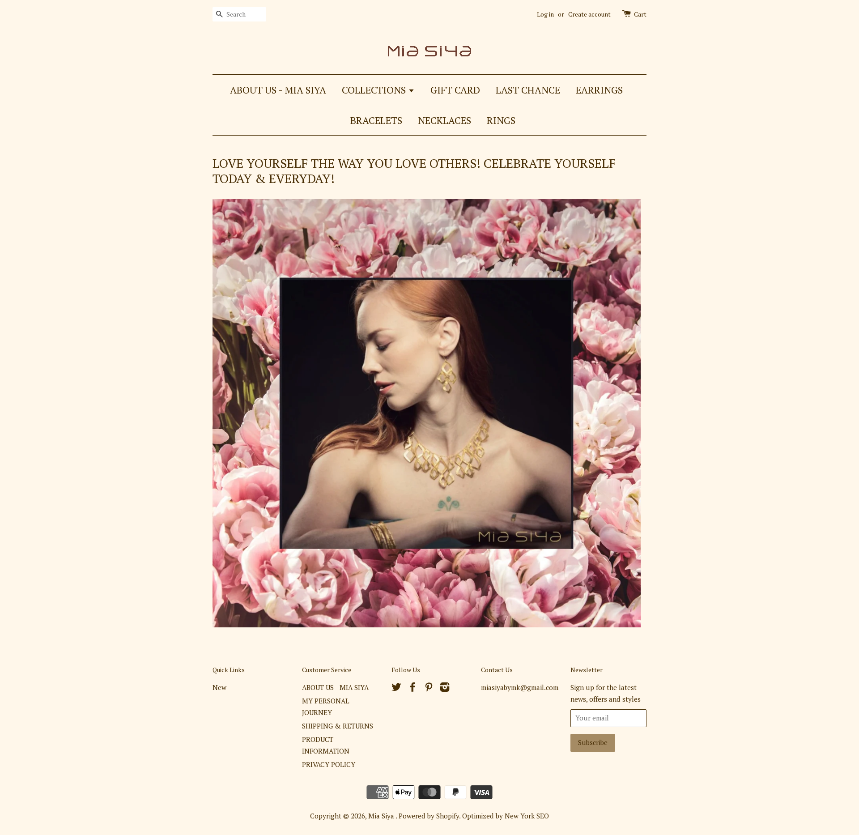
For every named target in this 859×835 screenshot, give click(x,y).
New (219, 687)
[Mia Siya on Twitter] (396, 688)
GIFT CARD (455, 89)
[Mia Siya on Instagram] (445, 688)
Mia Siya (381, 815)
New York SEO (527, 815)
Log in (545, 14)
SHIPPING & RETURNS (337, 725)
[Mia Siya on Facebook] (412, 688)
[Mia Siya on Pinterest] (429, 688)
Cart (640, 14)
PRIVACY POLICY (328, 764)
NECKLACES (444, 120)
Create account (589, 14)
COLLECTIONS (375, 89)
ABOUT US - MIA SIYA (278, 89)
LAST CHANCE (528, 89)
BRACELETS (376, 120)
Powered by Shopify (429, 815)
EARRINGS (599, 89)
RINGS (501, 120)
